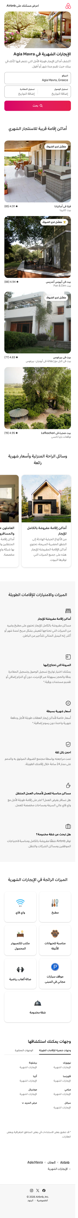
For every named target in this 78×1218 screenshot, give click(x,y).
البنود (30, 1200)
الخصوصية (42, 1200)
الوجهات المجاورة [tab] (24, 1050)
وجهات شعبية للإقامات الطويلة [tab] (55, 1050)
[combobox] (37, 80)
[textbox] (54, 94)
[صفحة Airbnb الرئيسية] (68, 6)
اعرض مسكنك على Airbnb (23, 6)
